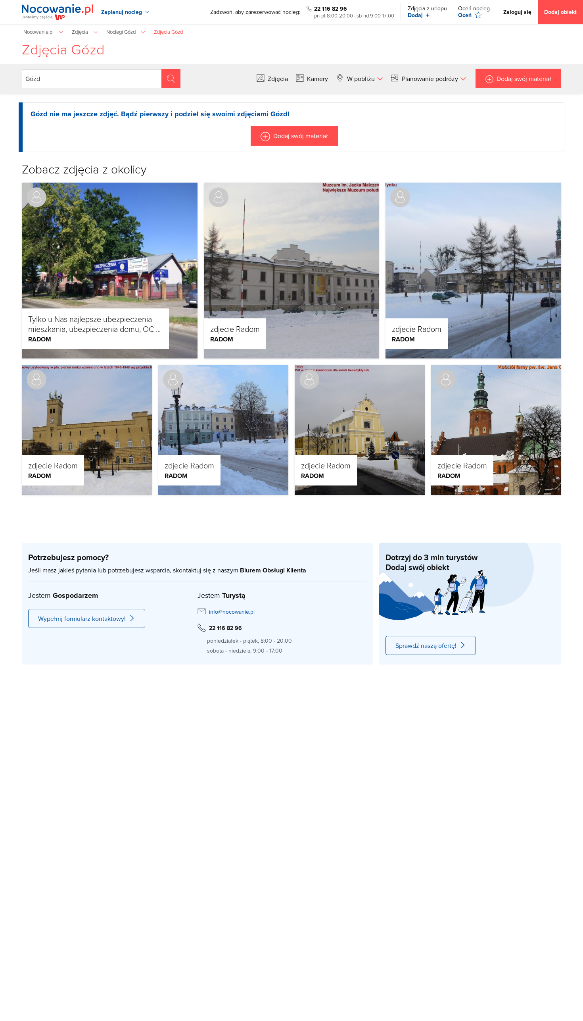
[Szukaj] (170, 78)
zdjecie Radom (235, 328)
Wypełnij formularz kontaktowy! (82, 618)
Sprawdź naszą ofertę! (425, 645)
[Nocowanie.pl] (57, 12)
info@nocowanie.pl (232, 612)
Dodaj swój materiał (524, 78)
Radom (39, 339)
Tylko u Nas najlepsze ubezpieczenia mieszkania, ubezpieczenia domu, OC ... (94, 323)
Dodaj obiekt (560, 12)
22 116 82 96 (330, 9)
